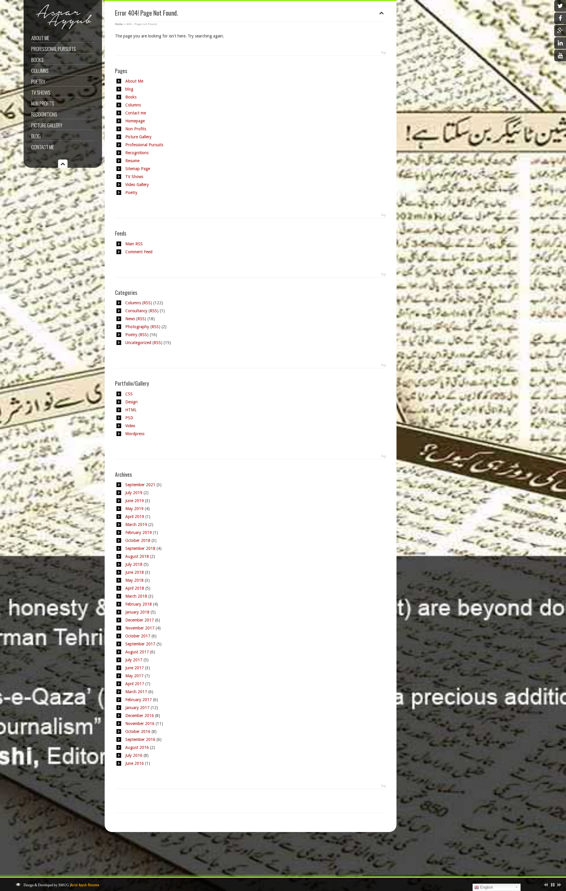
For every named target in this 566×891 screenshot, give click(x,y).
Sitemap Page (137, 168)
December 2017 (139, 620)
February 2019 (138, 532)
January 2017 (137, 707)
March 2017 (136, 691)
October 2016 (137, 731)
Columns (40, 70)
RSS (147, 302)
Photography (137, 326)
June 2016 (134, 763)
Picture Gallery (46, 125)
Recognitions (44, 114)
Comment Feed (138, 251)
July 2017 (133, 659)
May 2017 (134, 675)
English (486, 887)
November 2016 (139, 723)
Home (119, 24)
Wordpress (134, 433)
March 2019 (136, 524)
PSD (129, 417)
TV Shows (40, 92)
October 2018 (137, 540)
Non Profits (42, 103)
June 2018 (134, 572)
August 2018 (137, 556)
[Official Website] (62, 29)
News (130, 318)
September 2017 (140, 644)
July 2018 (133, 564)
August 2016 (137, 747)
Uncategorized (138, 342)
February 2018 (138, 604)
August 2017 (137, 652)
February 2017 (138, 699)
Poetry (38, 81)
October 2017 (137, 636)
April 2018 (134, 588)
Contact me (42, 147)
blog (129, 89)
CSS (129, 394)
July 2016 (133, 755)
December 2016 (139, 715)
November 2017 (139, 628)
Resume (132, 160)
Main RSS (134, 243)
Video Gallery (137, 184)
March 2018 (136, 596)
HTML (130, 409)
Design (131, 402)
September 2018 (140, 548)
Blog (36, 136)
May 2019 (134, 508)
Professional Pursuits (53, 48)
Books (37, 59)
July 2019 (133, 492)
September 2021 (140, 484)
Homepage (135, 121)
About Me (40, 38)
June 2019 (134, 500)
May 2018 (134, 580)
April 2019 (134, 516)
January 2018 (137, 612)
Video (130, 425)
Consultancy (136, 310)
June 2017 (134, 667)
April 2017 (134, 683)
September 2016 (140, 739)
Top (383, 52)
